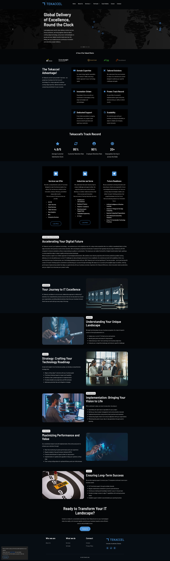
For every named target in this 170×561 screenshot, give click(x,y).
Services (68, 543)
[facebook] (107, 548)
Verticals (68, 546)
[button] (13, 29)
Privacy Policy (89, 546)
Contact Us (85, 529)
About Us (80, 3)
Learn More (56, 223)
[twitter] (111, 548)
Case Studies (105, 3)
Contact (119, 3)
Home (74, 3)
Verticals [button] (95, 3)
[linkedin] (114, 548)
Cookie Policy (12, 552)
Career (113, 3)
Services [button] (87, 3)
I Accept (5, 557)
